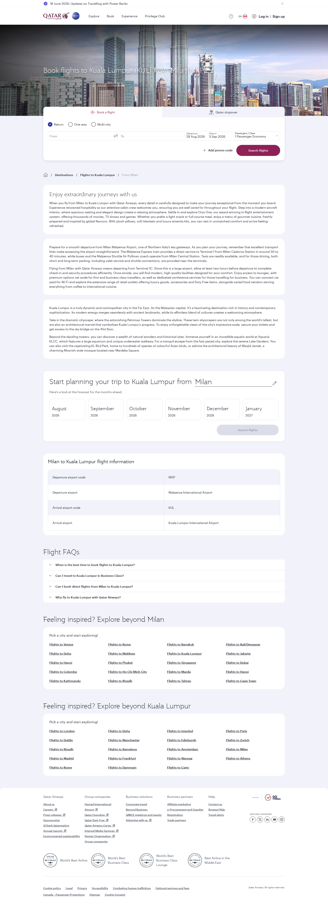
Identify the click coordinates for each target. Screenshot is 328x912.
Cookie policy (52, 888)
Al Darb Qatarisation (56, 825)
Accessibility (100, 888)
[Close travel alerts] (282, 3)
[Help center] (231, 16)
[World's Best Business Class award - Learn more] (98, 860)
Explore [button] (94, 16)
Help (211, 796)
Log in (264, 16)
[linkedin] (267, 819)
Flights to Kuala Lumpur (97, 175)
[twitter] (260, 819)
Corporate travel (136, 804)
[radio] (67, 409)
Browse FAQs (216, 809)
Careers (48, 809)
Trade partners (176, 820)
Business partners (180, 796)
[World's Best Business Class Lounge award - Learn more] (147, 860)
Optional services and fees (172, 888)
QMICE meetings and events (144, 814)
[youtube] (274, 819)
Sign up (279, 16)
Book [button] (110, 16)
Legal (69, 888)
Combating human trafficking (132, 888)
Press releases (52, 814)
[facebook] (253, 819)
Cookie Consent (115, 894)
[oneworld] (76, 16)
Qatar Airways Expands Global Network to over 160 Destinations (96, 3)
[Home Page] (45, 175)
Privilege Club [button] (155, 16)
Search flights (248, 430)
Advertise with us (137, 820)
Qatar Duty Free (95, 820)
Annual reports (52, 830)
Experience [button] (129, 16)
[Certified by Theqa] (266, 799)
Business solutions (139, 796)
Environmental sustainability (61, 836)
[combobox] (233, 382)
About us (48, 804)
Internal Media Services (100, 830)
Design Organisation (98, 836)
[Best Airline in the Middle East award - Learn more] (195, 860)
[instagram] (282, 819)
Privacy (82, 888)
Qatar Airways (53, 796)
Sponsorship (51, 820)
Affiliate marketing (179, 804)
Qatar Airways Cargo (98, 825)
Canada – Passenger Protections (64, 894)
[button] (166, 565)
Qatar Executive (95, 814)
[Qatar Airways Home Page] (56, 16)
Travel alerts (216, 814)
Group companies (97, 796)
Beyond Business (136, 809)
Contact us (215, 804)
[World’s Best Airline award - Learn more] (50, 860)
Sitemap (94, 894)
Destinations (64, 175)
